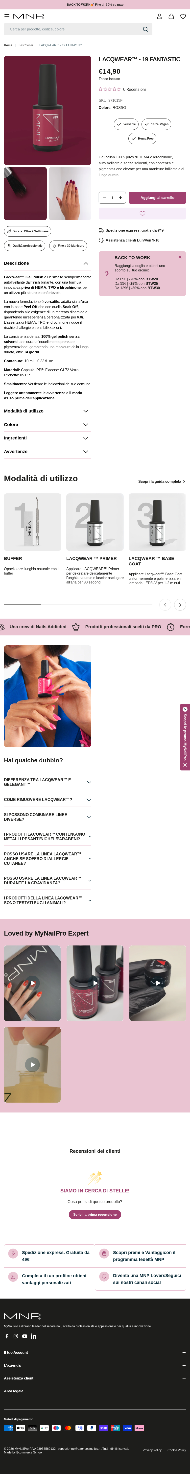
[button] (47, 263)
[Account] (159, 16)
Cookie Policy (176, 1450)
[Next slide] (180, 605)
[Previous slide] (165, 605)
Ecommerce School (29, 1452)
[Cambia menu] (7, 16)
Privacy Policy (152, 1450)
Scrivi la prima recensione (95, 1214)
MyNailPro (22, 1448)
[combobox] (78, 29)
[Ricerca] (145, 29)
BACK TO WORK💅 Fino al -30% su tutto (95, 4)
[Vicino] (180, 257)
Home (8, 45)
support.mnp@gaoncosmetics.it (79, 1448)
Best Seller (26, 45)
